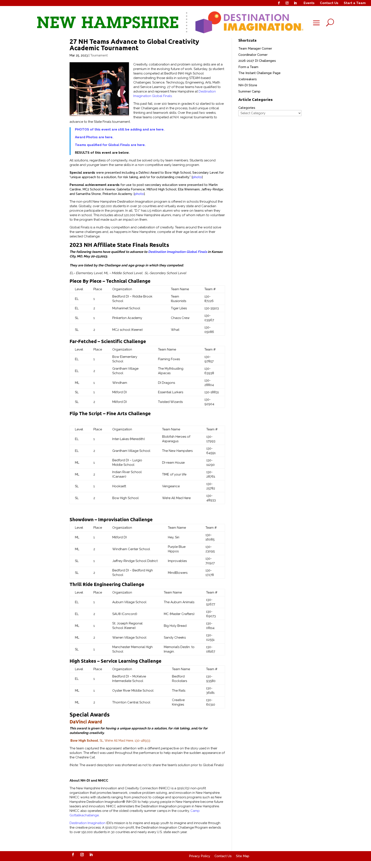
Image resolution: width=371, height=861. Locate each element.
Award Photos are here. (94, 137)
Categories (246, 108)
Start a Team (355, 3)
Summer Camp (249, 91)
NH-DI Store (247, 85)
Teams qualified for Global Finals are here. (110, 145)
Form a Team (248, 67)
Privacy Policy (199, 856)
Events (309, 3)
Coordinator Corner (253, 55)
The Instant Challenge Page (259, 73)
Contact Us (329, 3)
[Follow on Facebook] (279, 3)
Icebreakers (247, 79)
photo (197, 177)
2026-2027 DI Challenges (257, 61)
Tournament (99, 55)
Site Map (242, 856)
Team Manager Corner (255, 48)
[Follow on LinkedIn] (295, 3)
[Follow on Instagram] (287, 3)
